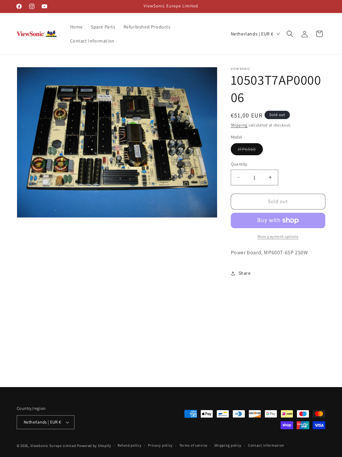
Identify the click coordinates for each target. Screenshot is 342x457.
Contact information (266, 445)
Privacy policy (160, 445)
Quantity (239, 164)
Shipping (239, 124)
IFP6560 (250, 150)
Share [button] (244, 273)
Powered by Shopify (94, 445)
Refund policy (129, 445)
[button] (290, 33)
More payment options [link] (278, 236)
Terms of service (193, 445)
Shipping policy (228, 445)
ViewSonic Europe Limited (53, 445)
